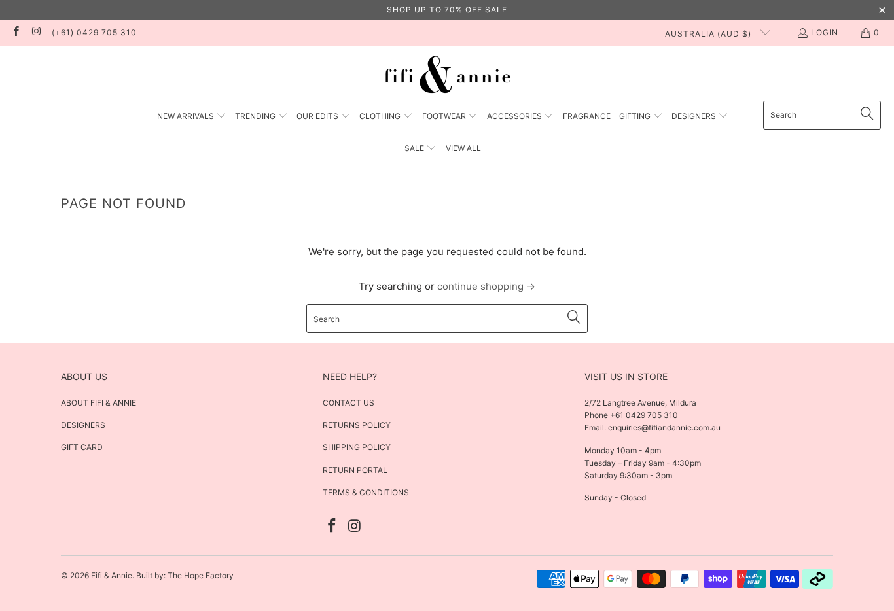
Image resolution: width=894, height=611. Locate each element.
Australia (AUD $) (709, 34)
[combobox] (822, 115)
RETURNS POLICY (357, 425)
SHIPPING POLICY (357, 447)
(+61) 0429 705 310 (94, 32)
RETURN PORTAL (355, 470)
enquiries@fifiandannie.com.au (664, 427)
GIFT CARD (82, 447)
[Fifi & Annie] (447, 76)
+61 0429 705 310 (643, 415)
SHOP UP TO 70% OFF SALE (447, 9)
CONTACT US (348, 403)
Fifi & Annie (111, 575)
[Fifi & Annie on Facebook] (15, 32)
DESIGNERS (83, 425)
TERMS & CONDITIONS (366, 492)
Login (824, 32)
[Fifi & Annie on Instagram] (35, 32)
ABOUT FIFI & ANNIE (98, 403)
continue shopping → (486, 286)
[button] (191, 117)
